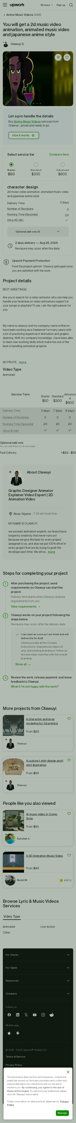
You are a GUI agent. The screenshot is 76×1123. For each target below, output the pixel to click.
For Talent (11, 967)
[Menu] (5, 5)
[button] (33, 103)
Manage (62, 1113)
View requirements (23, 606)
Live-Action (48, 926)
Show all (21, 664)
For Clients (12, 954)
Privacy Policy (14, 1065)
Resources (12, 980)
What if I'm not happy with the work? (35, 686)
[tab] (12, 916)
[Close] (68, 1072)
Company (11, 993)
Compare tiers (59, 154)
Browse (45, 5)
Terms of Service (15, 1056)
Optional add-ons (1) (28, 231)
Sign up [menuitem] (61, 5)
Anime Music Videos (27, 121)
